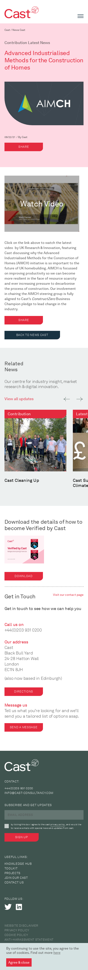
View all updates (19, 399)
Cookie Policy (16, 935)
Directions (23, 691)
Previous (67, 399)
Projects (12, 873)
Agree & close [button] (18, 962)
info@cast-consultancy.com (29, 793)
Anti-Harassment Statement (29, 940)
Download (24, 576)
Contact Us (14, 882)
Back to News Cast (32, 335)
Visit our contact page (68, 595)
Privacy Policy (16, 930)
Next (79, 399)
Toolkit (11, 868)
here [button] (56, 953)
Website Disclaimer (21, 925)
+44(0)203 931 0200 (23, 630)
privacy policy (57, 824)
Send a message (24, 727)
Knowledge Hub (18, 864)
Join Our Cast (16, 878)
